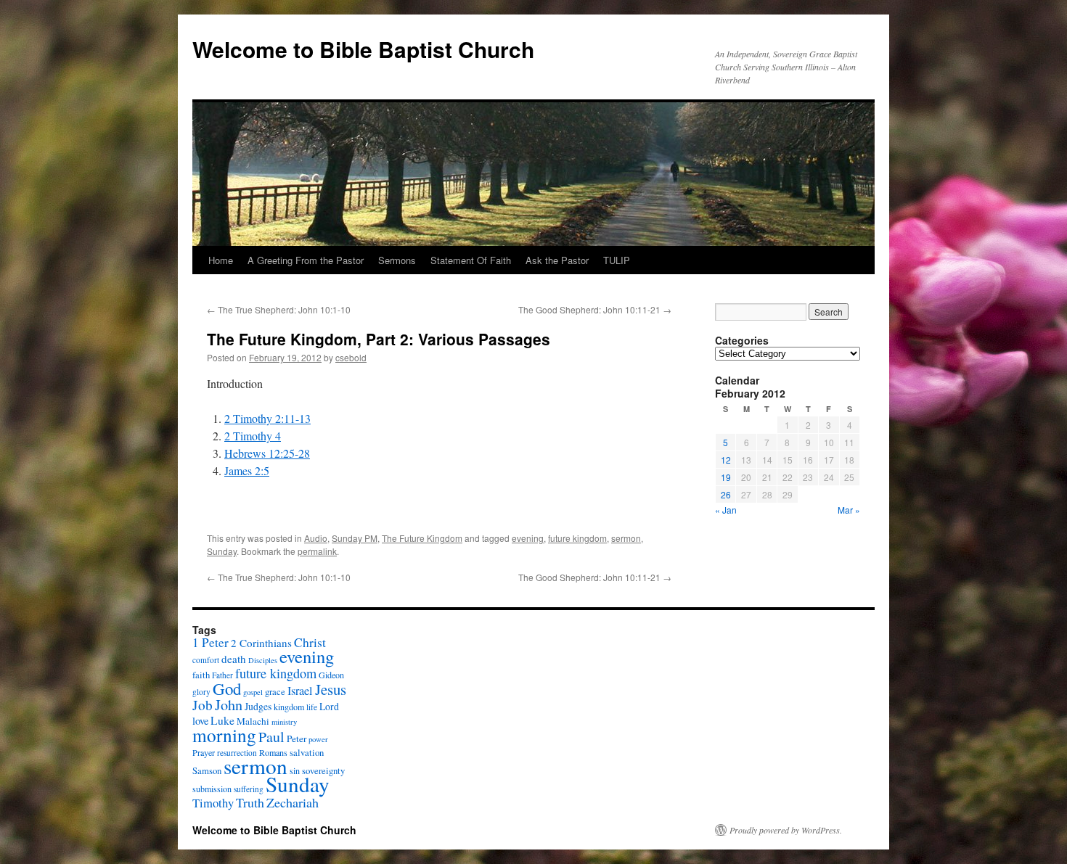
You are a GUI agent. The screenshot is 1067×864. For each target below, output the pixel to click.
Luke (222, 720)
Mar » (849, 509)
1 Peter (210, 642)
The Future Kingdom (422, 538)
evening (528, 538)
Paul (271, 736)
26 (726, 494)
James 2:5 (246, 470)
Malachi (253, 721)
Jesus (330, 689)
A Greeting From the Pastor (306, 260)
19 (726, 477)
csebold (351, 357)
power (318, 739)
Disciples (262, 660)
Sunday (222, 551)
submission (212, 788)
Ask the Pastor (557, 260)
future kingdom (577, 538)
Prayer (203, 752)
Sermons (397, 260)
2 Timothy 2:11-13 (267, 418)
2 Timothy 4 (252, 435)
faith (201, 675)
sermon (626, 538)
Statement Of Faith (470, 260)
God (227, 688)
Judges (258, 706)
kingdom (289, 706)
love (200, 721)
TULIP (616, 260)
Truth (250, 802)
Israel (300, 691)
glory (201, 691)
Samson (206, 771)
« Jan (726, 509)
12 (726, 459)
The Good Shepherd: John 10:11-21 (594, 309)
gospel (253, 692)
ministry (284, 722)
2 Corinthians (261, 642)
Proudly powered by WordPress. (785, 830)
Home (220, 260)
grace (275, 692)
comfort (205, 659)
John (228, 705)
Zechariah (292, 802)
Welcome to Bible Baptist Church (363, 49)
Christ (310, 642)
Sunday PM (354, 538)
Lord (329, 706)
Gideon (331, 674)
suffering (248, 788)
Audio (315, 538)
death (233, 658)
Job (202, 705)
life (311, 707)
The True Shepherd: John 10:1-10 (279, 309)
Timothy (213, 802)
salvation (307, 752)
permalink (317, 551)
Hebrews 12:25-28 (267, 453)
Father (222, 675)
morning (224, 735)
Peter (296, 738)
